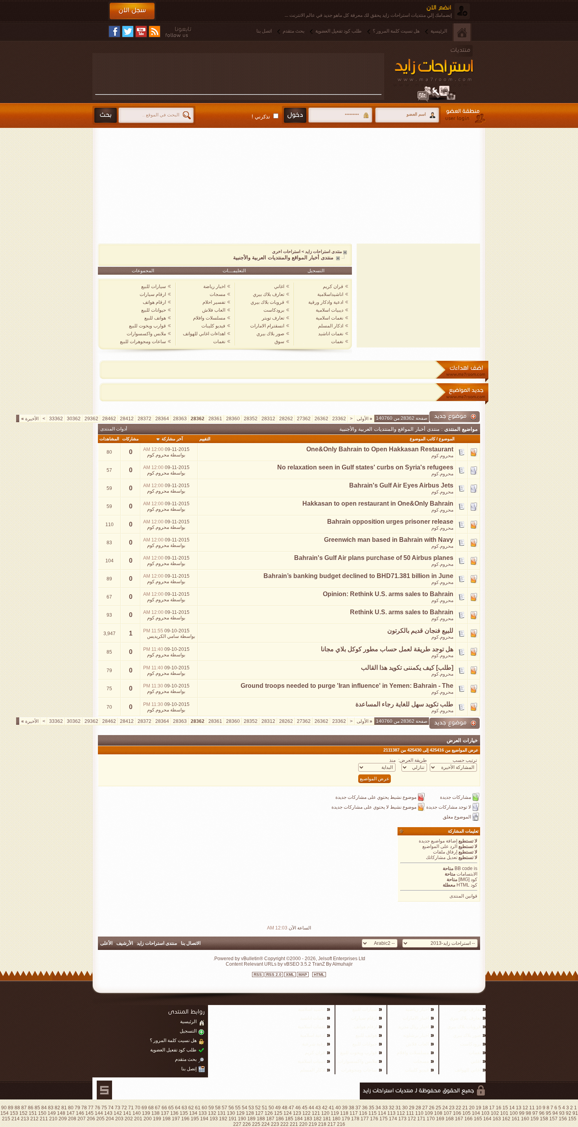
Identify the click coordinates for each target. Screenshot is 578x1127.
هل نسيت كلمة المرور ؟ (396, 31)
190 (242, 1118)
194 (204, 1118)
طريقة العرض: (412, 760)
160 (525, 1118)
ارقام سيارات (153, 294)
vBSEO (291, 964)
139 (146, 1113)
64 (177, 1107)
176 (374, 1118)
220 (303, 1124)
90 (4, 1107)
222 (284, 1124)
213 (25, 1118)
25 (438, 1107)
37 (358, 1107)
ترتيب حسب (465, 760)
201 (138, 1118)
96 (542, 1113)
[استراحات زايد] (442, 73)
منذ (392, 760)
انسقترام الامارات (267, 326)
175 (383, 1118)
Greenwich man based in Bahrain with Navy (388, 539)
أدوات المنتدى (113, 429)
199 (157, 1118)
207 (81, 1118)
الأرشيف (124, 943)
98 (528, 1113)
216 (341, 1124)
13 (518, 1107)
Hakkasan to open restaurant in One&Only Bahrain (377, 503)
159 (534, 1118)
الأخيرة (30, 418)
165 (478, 1118)
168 (449, 1118)
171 (421, 1118)
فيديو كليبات (213, 326)
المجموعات (143, 270)
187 (270, 1118)
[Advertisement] (238, 73)
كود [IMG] (467, 879)
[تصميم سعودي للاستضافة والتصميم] (104, 1090)
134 (193, 1113)
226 (247, 1124)
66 (164, 1107)
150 (42, 1113)
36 (365, 1107)
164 (487, 1118)
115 (372, 1113)
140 (137, 1113)
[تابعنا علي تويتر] (127, 31)
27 (425, 1107)
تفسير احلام (213, 302)
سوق (279, 341)
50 (271, 1107)
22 (458, 1107)
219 (313, 1124)
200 (148, 1118)
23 (452, 1107)
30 (405, 1107)
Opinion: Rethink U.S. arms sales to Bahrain (388, 594)
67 (157, 1107)
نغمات (337, 341)
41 (331, 1107)
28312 (268, 418)
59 (211, 1107)
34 (378, 1107)
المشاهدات (109, 438)
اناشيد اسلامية (311, 1009)
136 (174, 1113)
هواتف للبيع (155, 318)
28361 (215, 418)
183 (308, 1118)
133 (203, 1113)
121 (316, 1113)
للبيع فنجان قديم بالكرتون (420, 630)
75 (104, 1107)
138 (155, 1113)
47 (291, 1107)
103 (485, 1113)
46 (298, 1107)
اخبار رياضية (417, 1009)
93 (562, 1113)
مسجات (217, 294)
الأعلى (106, 943)
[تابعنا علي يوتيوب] (141, 31)
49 (278, 1107)
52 (258, 1107)
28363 (180, 418)
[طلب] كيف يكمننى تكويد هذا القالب (407, 667)
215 (6, 1118)
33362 (56, 418)
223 (275, 1124)
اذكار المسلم (330, 326)
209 (63, 1118)
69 (144, 1107)
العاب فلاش (213, 310)
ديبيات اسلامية (329, 310)
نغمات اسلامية (329, 318)
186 (280, 1118)
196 (185, 1118)
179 (346, 1118)
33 (385, 1107)
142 (118, 1113)
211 (44, 1118)
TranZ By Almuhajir (332, 964)
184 (299, 1118)
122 (306, 1113)
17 (492, 1107)
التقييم (204, 438)
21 (465, 1107)
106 (457, 1113)
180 (336, 1118)
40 (338, 1107)
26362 (321, 418)
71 (131, 1107)
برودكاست (273, 310)
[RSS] (154, 31)
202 (129, 1118)
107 (448, 1113)
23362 (339, 418)
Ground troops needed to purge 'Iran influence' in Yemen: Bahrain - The (347, 685)
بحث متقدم (293, 31)
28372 (144, 418)
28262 (286, 418)
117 (354, 1113)
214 (15, 1118)
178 (355, 1118)
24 (445, 1107)
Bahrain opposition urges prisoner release (390, 521)
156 (563, 1118)
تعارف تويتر (273, 318)
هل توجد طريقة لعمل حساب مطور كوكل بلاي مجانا (387, 649)
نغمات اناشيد (330, 333)
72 (124, 1107)
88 (17, 1107)
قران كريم (333, 286)
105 (466, 1113)
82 (57, 1107)
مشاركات (130, 438)
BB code (464, 868)
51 (264, 1107)
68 (151, 1107)
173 (402, 1118)
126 (269, 1113)
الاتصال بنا (191, 943)
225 (256, 1124)
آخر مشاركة (172, 438)
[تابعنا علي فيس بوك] (114, 31)
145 (89, 1113)
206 (91, 1118)
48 (284, 1107)
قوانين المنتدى (463, 896)
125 (278, 1113)
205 (100, 1118)
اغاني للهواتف (468, 1070)
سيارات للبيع (153, 286)
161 (516, 1118)
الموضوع (447, 438)
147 (70, 1113)
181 (327, 1118)
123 (297, 1113)
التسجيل (315, 270)
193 (214, 1118)
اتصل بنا (264, 31)
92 (568, 1113)
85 (37, 1107)
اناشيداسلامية (330, 294)
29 (411, 1107)
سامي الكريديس (163, 636)
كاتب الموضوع (422, 438)
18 (485, 1107)
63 (184, 1107)
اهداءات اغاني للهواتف (204, 333)
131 (221, 1113)
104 (476, 1113)
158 (544, 1118)
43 (318, 1107)
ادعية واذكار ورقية (325, 302)
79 (77, 1107)
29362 (91, 418)
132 (212, 1113)
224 (265, 1124)
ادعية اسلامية (312, 1035)
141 (127, 1113)
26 (431, 1107)
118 (344, 1113)
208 (72, 1118)
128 (250, 1113)
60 (204, 1107)
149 (52, 1113)
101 (504, 1113)
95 (548, 1113)
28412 (127, 418)
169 (440, 1118)
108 (438, 1113)
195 (195, 1118)
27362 (304, 418)
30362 (74, 418)
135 (184, 1113)
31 (398, 1107)
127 (259, 1113)
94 (555, 1113)
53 (251, 1107)
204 (110, 1118)
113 (391, 1113)
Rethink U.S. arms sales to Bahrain (401, 612)
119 (335, 1113)
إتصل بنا (189, 1069)
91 (575, 1113)
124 (287, 1113)
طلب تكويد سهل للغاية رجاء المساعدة (404, 704)
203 (119, 1118)
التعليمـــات (234, 270)
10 (538, 1107)
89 (10, 1107)
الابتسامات (467, 874)
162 (506, 1118)
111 (410, 1113)
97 (535, 1113)
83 (50, 1107)
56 (231, 1107)
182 (317, 1118)
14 (512, 1107)
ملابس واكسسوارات (146, 333)
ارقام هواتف (154, 302)
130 (231, 1113)
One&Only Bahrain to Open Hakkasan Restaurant (379, 449)
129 (240, 1113)
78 (84, 1107)
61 (198, 1107)
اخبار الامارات (416, 1018)
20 (472, 1107)
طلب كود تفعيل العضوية (338, 31)
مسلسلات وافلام (209, 318)
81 (64, 1107)
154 (4, 1113)
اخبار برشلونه (416, 1035)
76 (97, 1107)
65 (171, 1107)
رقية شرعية (313, 1044)
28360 (233, 418)
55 (238, 1107)
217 (332, 1124)
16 (498, 1107)
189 (251, 1118)
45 (304, 1107)
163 (497, 1118)
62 (191, 1107)
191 (232, 1118)
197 (176, 1118)
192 (223, 1118)
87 (24, 1107)
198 (166, 1118)
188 (261, 1118)
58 (218, 1107)
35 (371, 1107)
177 (365, 1118)
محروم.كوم (442, 455)
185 (289, 1118)
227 (237, 1124)
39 (345, 1107)
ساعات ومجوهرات (359, 1070)
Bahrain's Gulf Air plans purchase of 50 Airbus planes (373, 557)
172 (412, 1118)
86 (30, 1107)
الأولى (364, 418)
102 (495, 1113)
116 (363, 1113)
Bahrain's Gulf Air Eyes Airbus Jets (401, 485)
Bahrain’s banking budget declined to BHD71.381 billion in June (358, 576)
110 (419, 1113)
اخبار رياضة (214, 286)
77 (91, 1107)
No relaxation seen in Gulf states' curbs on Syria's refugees (365, 467)
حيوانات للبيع (153, 310)
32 (391, 1107)
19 (478, 1107)
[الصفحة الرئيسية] (462, 32)
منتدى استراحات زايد (323, 251)
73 (117, 1107)
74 (111, 1107)
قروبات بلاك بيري (267, 302)
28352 (251, 418)
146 (80, 1113)
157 (553, 1118)
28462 (109, 418)
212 (34, 1118)
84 (44, 1107)
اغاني (279, 286)
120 (325, 1113)
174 (393, 1118)
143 (108, 1113)
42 (325, 1107)
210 (53, 1118)
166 (468, 1118)
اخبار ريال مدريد (413, 1026)
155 (572, 1118)
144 (99, 1113)
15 (505, 1107)
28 (418, 1107)
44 (311, 1107)
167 (459, 1118)
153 (14, 1113)
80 (71, 1107)
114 (382, 1113)
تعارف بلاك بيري (268, 294)
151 (33, 1113)
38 (351, 1107)
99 (522, 1113)
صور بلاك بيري (270, 333)
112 (401, 1113)
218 (322, 1124)
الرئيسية (439, 31)
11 (532, 1107)
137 (165, 1113)
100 (514, 1113)
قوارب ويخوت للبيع (147, 326)
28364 (162, 418)
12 (525, 1107)
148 (61, 1113)
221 (294, 1124)
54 (244, 1107)
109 (429, 1113)
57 (224, 1107)
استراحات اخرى (286, 251)
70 (137, 1107)
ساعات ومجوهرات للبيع (143, 341)
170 (431, 1118)
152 (23, 1113)
